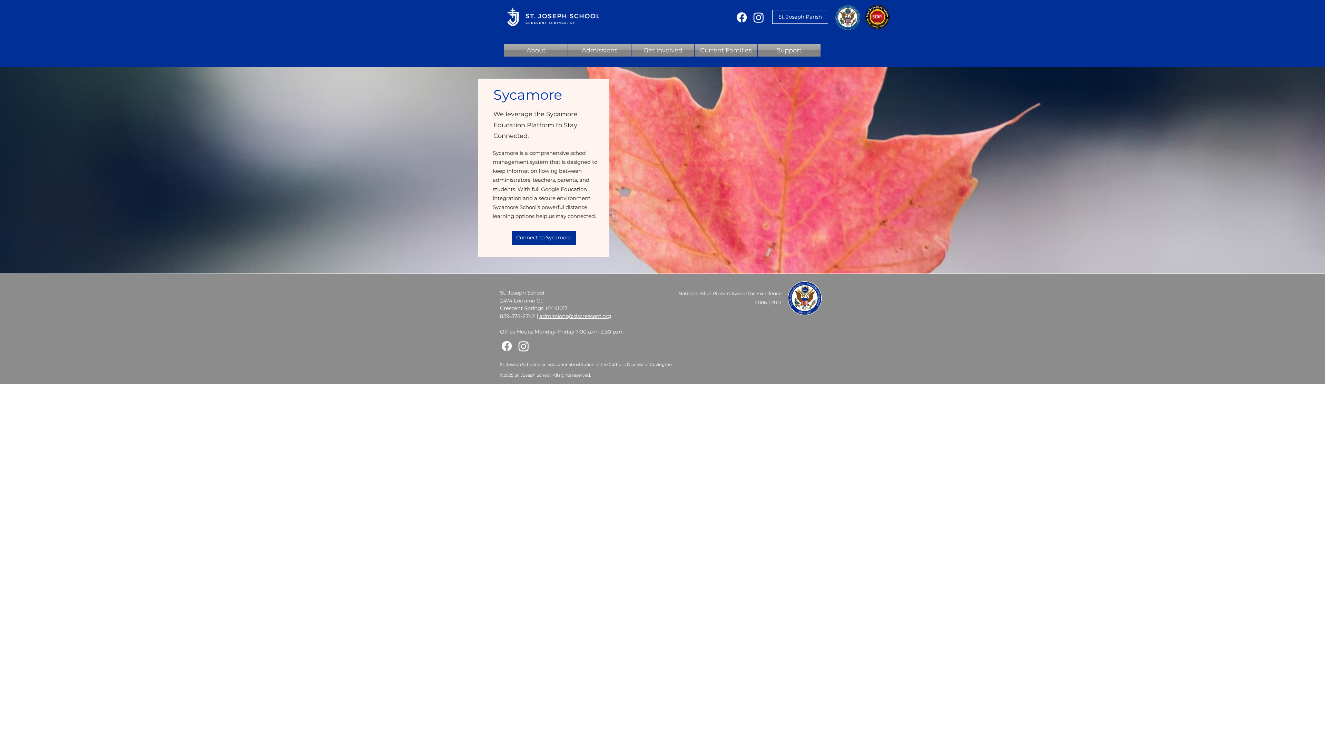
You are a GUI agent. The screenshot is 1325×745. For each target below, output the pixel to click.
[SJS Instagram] (758, 17)
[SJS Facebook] (741, 17)
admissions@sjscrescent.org (575, 316)
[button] (536, 50)
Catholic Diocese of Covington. (641, 364)
